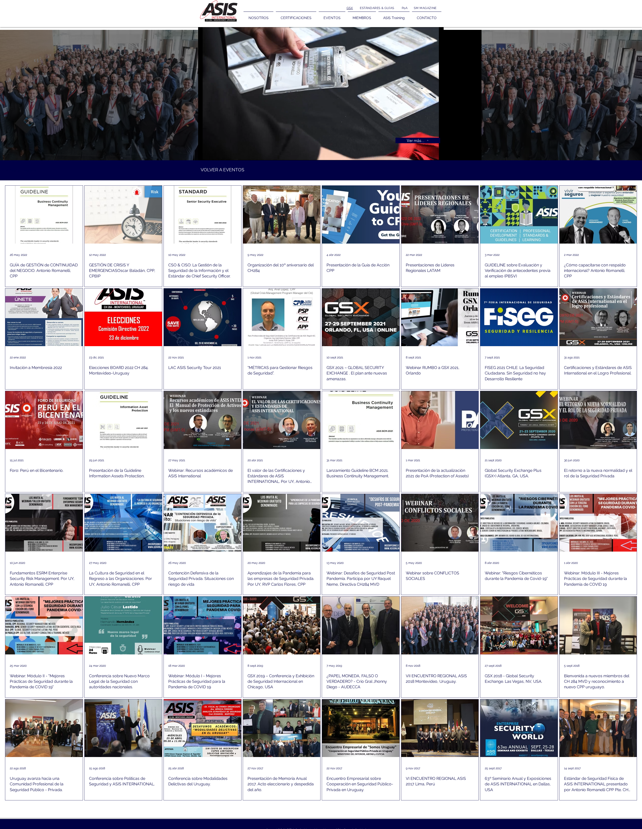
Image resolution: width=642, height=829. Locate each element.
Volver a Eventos (20, 170)
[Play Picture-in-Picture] (428, 153)
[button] (630, 171)
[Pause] (204, 153)
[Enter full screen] (437, 153)
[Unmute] (213, 153)
